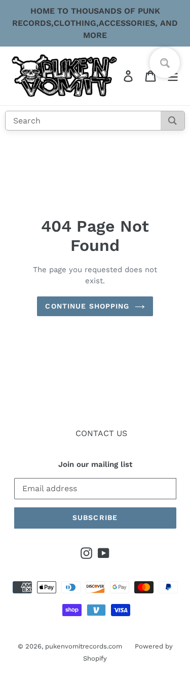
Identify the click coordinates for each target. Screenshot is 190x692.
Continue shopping (87, 306)
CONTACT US (101, 433)
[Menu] (173, 76)
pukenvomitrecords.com (83, 646)
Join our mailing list (95, 464)
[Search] (172, 120)
